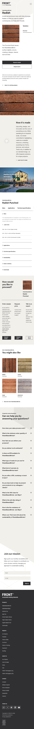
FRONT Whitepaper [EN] (7, 673)
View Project (8, 180)
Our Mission (5, 659)
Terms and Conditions (7, 715)
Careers (4, 696)
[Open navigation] (31, 4)
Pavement (4, 648)
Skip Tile (4, 614)
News (3, 665)
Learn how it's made (22, 160)
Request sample (17, 62)
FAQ (3, 668)
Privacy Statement (6, 717)
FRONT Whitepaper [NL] (7, 670)
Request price (17, 66)
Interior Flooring (6, 645)
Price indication (6, 687)
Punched (25, 31)
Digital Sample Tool (6, 622)
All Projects (5, 634)
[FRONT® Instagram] (4, 707)
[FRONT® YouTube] (19, 707)
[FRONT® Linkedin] (15, 707)
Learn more (6, 224)
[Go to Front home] (11, 4)
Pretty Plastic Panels (7, 617)
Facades (4, 637)
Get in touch (29, 337)
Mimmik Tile (5, 611)
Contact (4, 682)
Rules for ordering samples (11, 85)
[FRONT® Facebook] (7, 707)
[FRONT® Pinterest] (11, 707)
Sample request (6, 685)
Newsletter (4, 693)
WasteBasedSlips (6, 608)
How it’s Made (5, 662)
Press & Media (5, 690)
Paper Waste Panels (7, 620)
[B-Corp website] (4, 722)
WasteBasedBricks (6, 10)
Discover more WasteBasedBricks (12, 401)
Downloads (4, 625)
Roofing (4, 651)
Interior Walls (5, 639)
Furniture (4, 642)
